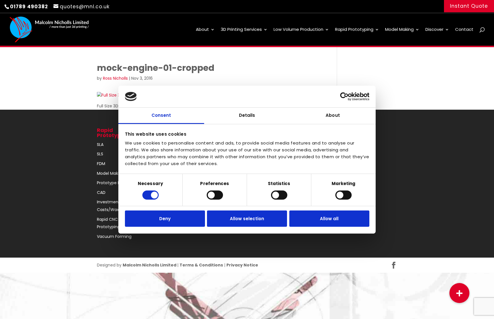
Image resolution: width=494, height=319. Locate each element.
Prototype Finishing (116, 183)
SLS (100, 154)
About (202, 29)
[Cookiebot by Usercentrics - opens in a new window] (344, 96)
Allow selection (247, 219)
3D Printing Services (241, 29)
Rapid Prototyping (354, 29)
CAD (101, 192)
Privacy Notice (242, 265)
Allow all (329, 219)
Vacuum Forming (114, 236)
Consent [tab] (161, 115)
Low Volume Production (298, 29)
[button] (459, 293)
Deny (165, 219)
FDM (101, 163)
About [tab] (333, 115)
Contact (464, 29)
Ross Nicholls (115, 78)
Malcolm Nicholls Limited (150, 265)
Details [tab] (247, 115)
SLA (100, 144)
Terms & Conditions (201, 265)
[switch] (215, 195)
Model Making (399, 29)
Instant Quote (469, 6)
